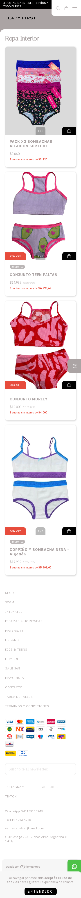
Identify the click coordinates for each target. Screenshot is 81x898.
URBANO (12, 640)
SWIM (9, 602)
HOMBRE (12, 659)
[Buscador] (58, 8)
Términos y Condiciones (27, 706)
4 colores (17, 541)
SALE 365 (12, 668)
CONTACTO (13, 687)
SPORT (10, 593)
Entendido (40, 891)
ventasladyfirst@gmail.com (24, 828)
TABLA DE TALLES (19, 697)
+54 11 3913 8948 (18, 820)
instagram (14, 787)
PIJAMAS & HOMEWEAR (24, 621)
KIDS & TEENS (16, 649)
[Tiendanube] (23, 868)
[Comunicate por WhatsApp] (74, 866)
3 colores (17, 266)
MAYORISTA (14, 678)
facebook (49, 787)
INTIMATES (13, 612)
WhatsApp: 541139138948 (24, 811)
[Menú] (75, 8)
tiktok (11, 796)
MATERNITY (14, 631)
